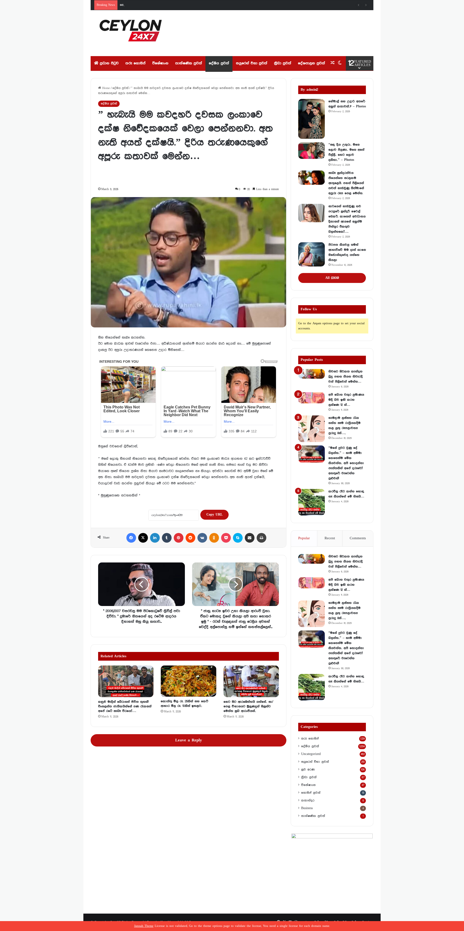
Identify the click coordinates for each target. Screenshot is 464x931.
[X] (143, 538)
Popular (304, 538)
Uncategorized (311, 754)
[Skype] (238, 538)
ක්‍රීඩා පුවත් (282, 63)
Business (307, 808)
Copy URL (214, 514)
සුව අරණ (308, 769)
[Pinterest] (178, 538)
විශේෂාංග (160, 63)
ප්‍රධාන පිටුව (108, 63)
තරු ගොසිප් (135, 63)
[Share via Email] (249, 538)
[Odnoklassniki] (214, 538)
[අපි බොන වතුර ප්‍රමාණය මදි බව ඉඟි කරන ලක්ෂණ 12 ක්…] (311, 397)
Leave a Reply (188, 740)
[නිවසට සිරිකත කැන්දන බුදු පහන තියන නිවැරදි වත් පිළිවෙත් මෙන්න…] (311, 374)
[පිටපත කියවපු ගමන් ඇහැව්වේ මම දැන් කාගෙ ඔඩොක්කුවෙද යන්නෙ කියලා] (311, 254)
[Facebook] (131, 538)
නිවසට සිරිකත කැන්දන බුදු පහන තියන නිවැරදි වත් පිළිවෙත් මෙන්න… (345, 376)
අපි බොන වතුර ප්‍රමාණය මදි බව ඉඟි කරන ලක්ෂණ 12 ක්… (346, 399)
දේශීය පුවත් (219, 63)
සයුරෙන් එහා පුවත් (251, 63)
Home (105, 88)
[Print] (261, 538)
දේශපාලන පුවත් (311, 63)
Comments (358, 538)
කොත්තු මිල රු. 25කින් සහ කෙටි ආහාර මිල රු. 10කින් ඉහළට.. (161, 5)
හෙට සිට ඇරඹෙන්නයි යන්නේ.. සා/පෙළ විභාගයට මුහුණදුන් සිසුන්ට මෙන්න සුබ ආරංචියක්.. (248, 706)
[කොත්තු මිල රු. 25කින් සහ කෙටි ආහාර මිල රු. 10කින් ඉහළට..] (188, 681)
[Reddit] (190, 538)
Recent (330, 538)
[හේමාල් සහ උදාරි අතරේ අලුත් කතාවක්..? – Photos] (311, 119)
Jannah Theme (143, 926)
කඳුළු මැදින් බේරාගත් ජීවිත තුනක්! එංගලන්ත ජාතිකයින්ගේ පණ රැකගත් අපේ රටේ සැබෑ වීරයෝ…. (125, 706)
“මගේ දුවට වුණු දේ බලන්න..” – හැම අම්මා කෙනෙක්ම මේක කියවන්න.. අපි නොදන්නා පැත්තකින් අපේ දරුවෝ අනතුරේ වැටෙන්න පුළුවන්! (346, 463)
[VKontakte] (202, 538)
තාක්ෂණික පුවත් (188, 63)
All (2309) (332, 278)
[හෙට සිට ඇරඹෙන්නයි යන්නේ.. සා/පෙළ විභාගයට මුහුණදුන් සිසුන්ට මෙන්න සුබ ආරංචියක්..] (251, 681)
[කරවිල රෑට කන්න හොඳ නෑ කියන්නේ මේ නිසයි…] (311, 502)
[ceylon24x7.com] (131, 33)
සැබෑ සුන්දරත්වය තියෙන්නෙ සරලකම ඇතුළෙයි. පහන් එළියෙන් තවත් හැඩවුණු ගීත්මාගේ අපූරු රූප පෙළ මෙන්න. (346, 183)
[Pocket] (226, 538)
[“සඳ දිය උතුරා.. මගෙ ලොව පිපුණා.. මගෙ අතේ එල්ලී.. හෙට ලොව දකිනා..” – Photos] (311, 150)
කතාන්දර (307, 800)
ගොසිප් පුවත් (310, 792)
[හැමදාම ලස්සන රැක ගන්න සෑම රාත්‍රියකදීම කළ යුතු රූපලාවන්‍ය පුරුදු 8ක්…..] (311, 428)
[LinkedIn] (155, 538)
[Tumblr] (167, 538)
